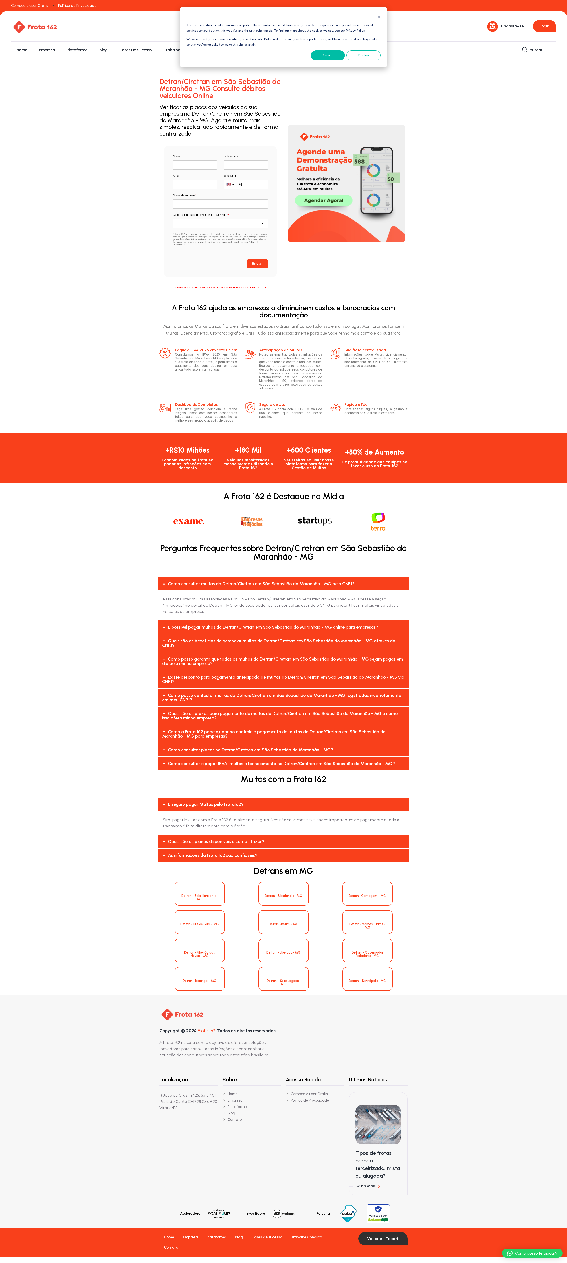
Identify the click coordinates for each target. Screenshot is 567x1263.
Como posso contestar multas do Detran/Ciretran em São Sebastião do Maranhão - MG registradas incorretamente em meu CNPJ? (281, 697)
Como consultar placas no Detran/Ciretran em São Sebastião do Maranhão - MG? (250, 749)
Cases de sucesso (135, 49)
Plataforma (77, 49)
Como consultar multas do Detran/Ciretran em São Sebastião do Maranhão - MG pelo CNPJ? (261, 583)
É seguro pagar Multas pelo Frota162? (205, 804)
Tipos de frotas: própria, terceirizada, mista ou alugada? (377, 1164)
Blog (103, 49)
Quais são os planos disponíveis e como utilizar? (216, 841)
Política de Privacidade (77, 5)
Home (22, 49)
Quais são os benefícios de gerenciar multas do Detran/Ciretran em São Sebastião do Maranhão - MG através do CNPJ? (278, 643)
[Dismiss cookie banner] (379, 16)
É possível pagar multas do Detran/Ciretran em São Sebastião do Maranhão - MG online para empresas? (273, 627)
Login (544, 26)
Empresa (47, 49)
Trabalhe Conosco (180, 49)
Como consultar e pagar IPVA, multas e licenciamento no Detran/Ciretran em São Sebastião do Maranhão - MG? (281, 763)
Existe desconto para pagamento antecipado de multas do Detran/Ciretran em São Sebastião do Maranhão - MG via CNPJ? (283, 679)
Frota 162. (207, 1030)
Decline (363, 55)
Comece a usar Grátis (29, 5)
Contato (171, 1247)
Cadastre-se (512, 26)
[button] (283, 583)
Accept (328, 55)
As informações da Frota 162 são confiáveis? (212, 855)
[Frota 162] (35, 26)
